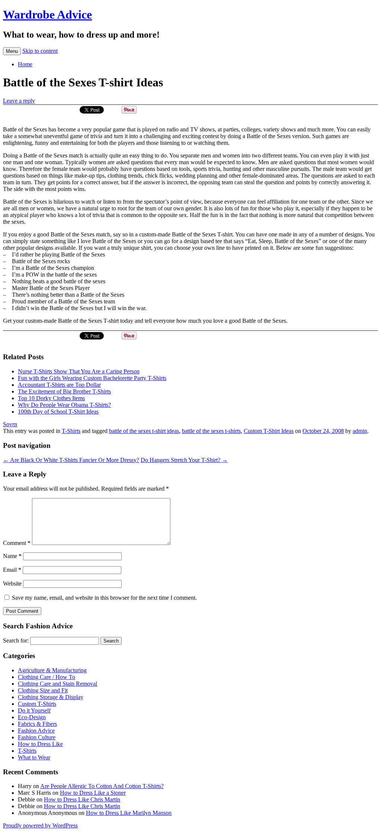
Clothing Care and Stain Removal (57, 683)
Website (12, 583)
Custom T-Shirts (37, 704)
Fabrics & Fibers (37, 724)
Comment (17, 543)
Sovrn (10, 424)
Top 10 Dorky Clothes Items (51, 398)
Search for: (16, 640)
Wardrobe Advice (47, 14)
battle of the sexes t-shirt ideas (144, 431)
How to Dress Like (40, 744)
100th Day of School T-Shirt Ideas (58, 411)
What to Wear (34, 757)
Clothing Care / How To (46, 677)
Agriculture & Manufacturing (52, 670)
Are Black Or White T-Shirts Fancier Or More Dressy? (71, 460)
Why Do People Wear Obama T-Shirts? (64, 405)
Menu (12, 51)
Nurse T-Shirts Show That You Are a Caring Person (79, 371)
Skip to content (40, 51)
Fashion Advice (36, 730)
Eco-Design (32, 717)
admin (360, 431)
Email (12, 570)
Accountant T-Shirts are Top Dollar (59, 385)
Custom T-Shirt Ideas (269, 431)
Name (12, 556)
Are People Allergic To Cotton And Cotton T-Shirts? (102, 786)
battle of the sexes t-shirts (211, 431)
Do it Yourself (34, 710)
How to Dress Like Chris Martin (82, 799)
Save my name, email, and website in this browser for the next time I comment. (104, 597)
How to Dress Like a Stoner (93, 793)
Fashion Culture (36, 737)
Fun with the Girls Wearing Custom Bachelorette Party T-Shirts (92, 378)
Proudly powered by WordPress (40, 825)
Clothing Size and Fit (43, 690)
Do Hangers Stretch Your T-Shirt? (184, 460)
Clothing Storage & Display (50, 697)
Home (25, 64)
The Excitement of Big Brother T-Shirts (64, 391)
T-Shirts (71, 431)
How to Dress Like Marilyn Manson (129, 813)
